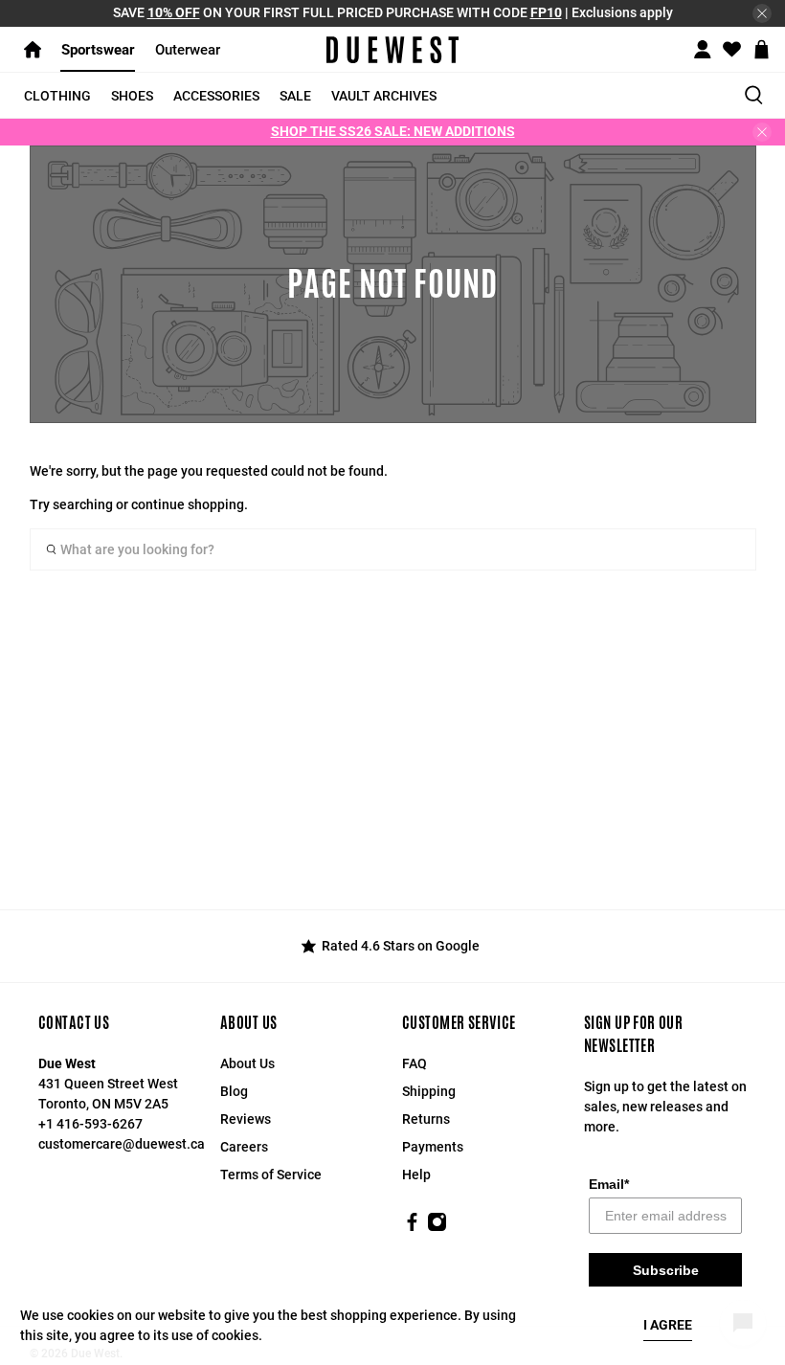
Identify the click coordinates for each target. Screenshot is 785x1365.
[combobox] (393, 549)
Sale (295, 95)
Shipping (429, 1091)
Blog (234, 1091)
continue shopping (187, 504)
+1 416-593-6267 (90, 1123)
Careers (244, 1146)
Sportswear (98, 49)
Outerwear (187, 49)
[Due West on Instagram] (437, 1227)
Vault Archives (384, 95)
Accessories (216, 95)
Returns (426, 1119)
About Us (247, 1063)
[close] (762, 13)
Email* (609, 1184)
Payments (432, 1146)
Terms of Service (271, 1174)
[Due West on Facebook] (412, 1227)
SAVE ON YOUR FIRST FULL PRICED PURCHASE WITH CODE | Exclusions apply (393, 12)
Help (416, 1174)
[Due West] (392, 49)
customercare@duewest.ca (121, 1144)
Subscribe (666, 1270)
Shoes (132, 95)
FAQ (414, 1063)
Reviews (245, 1119)
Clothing (57, 95)
